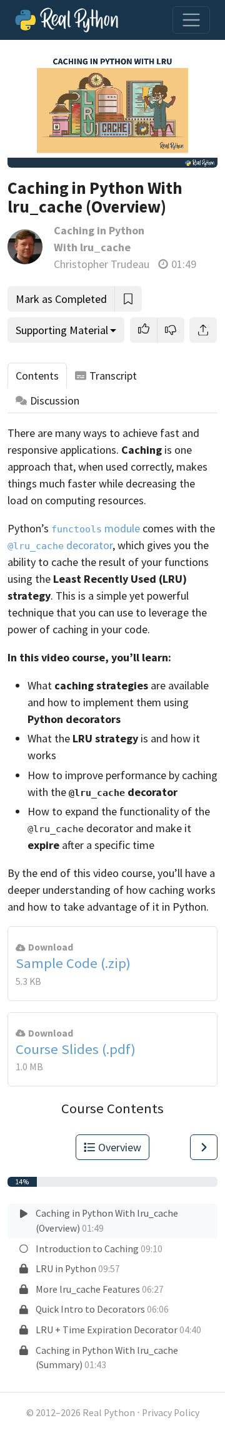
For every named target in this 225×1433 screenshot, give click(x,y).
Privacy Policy (170, 1413)
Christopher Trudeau (101, 264)
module (95, 528)
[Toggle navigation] (191, 20)
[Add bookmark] (128, 299)
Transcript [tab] (113, 375)
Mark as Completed (61, 299)
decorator (60, 545)
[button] (144, 330)
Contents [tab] (37, 375)
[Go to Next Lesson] (204, 1147)
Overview (119, 1147)
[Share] (203, 330)
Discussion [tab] (54, 400)
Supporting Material (62, 330)
